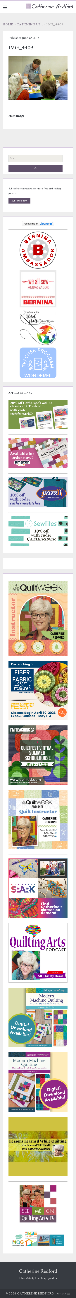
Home (8, 24)
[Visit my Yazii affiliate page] (38, 506)
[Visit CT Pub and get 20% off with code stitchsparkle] (38, 428)
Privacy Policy (63, 1294)
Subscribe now (19, 200)
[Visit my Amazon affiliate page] (38, 467)
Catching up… (30, 24)
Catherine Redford (38, 1271)
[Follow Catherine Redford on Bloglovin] (38, 225)
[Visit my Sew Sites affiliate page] (38, 545)
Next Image (16, 116)
